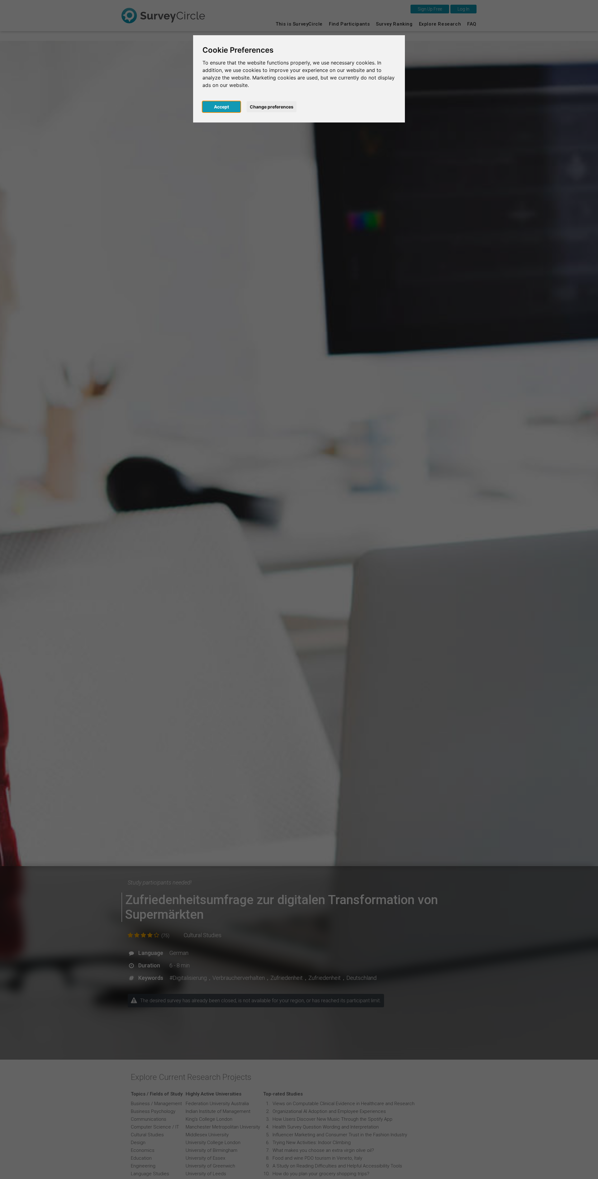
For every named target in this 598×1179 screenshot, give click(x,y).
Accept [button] (221, 106)
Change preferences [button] (271, 106)
